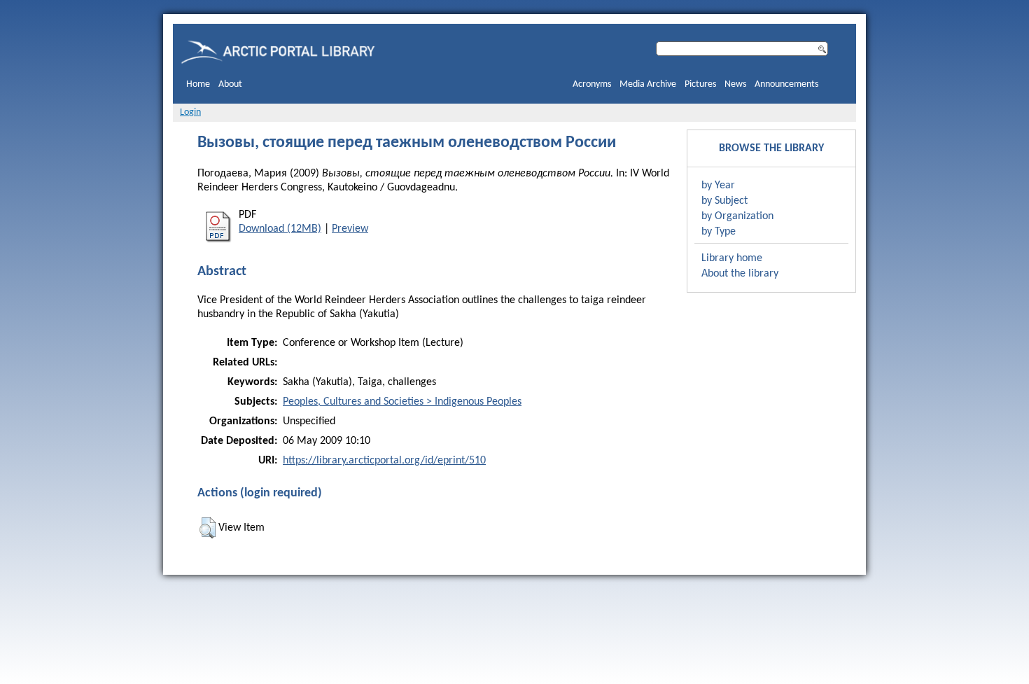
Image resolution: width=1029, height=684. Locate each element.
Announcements (786, 84)
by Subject (724, 201)
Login (190, 112)
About (230, 84)
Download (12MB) (280, 229)
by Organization (737, 216)
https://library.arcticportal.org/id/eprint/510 (384, 460)
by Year (718, 185)
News (735, 84)
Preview (350, 229)
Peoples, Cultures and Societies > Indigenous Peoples (402, 401)
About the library (739, 273)
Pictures (700, 84)
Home (198, 84)
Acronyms (592, 84)
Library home (731, 258)
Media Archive (648, 84)
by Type (718, 231)
